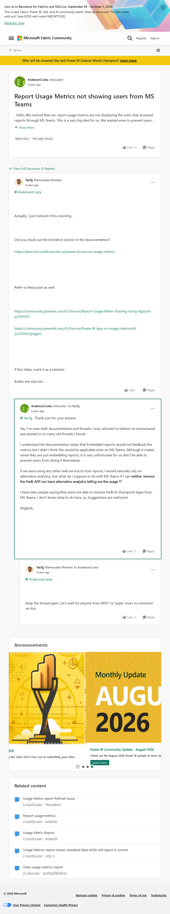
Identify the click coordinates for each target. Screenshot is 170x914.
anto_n (50, 856)
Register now (14, 23)
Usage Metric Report (38, 832)
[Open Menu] (158, 50)
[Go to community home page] (44, 38)
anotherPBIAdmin (55, 873)
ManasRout (53, 804)
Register (141, 38)
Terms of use (138, 895)
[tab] (83, 766)
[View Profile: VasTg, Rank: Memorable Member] (18, 182)
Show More (27, 127)
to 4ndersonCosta (86, 567)
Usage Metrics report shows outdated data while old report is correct (75, 850)
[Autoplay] (77, 766)
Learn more (128, 60)
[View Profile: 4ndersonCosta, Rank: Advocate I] (19, 81)
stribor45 (51, 838)
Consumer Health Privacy (61, 905)
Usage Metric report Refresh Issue (49, 798)
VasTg (29, 180)
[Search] (130, 38)
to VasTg (73, 406)
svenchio (51, 821)
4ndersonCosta (38, 79)
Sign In (155, 38)
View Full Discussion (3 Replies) (34, 168)
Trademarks (158, 895)
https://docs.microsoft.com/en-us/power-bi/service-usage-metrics (64, 251)
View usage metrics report (43, 867)
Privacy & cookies (113, 895)
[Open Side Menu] (11, 38)
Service (17, 50)
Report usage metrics (39, 815)
